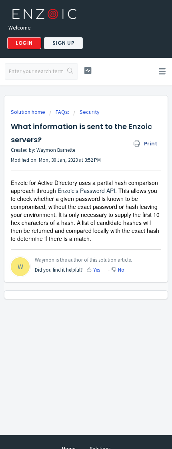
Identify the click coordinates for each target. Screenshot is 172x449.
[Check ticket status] (88, 70)
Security (90, 111)
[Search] (70, 71)
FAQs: (62, 111)
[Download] (71, 219)
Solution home (28, 111)
